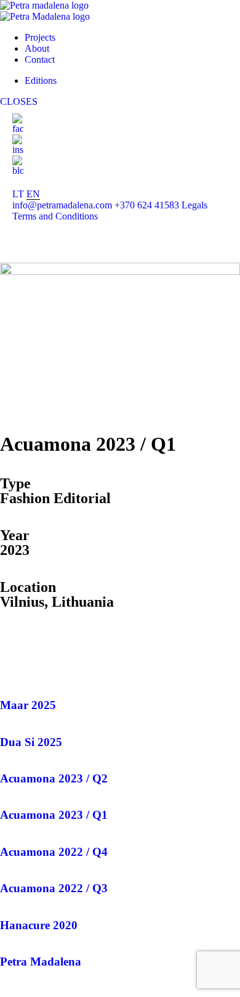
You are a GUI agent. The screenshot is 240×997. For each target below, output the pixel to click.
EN (33, 194)
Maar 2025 (28, 705)
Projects (40, 37)
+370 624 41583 (146, 205)
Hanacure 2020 (39, 925)
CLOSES (19, 101)
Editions (41, 80)
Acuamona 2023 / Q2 (54, 778)
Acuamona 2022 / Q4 (54, 851)
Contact (40, 59)
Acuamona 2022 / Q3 (54, 888)
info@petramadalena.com (62, 205)
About (37, 48)
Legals (194, 205)
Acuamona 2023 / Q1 (54, 814)
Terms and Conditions (55, 216)
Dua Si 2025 (31, 742)
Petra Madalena (40, 961)
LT (18, 194)
